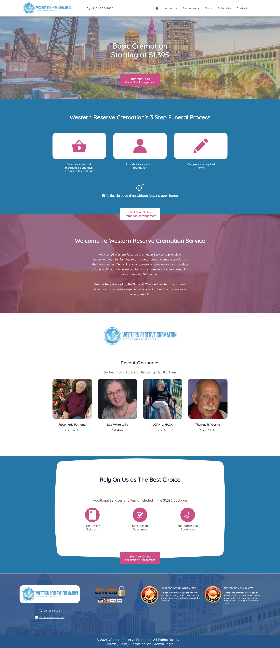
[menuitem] (172, 8)
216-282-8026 (52, 610)
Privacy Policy (118, 644)
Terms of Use (141, 644)
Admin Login (163, 644)
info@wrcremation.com (51, 617)
